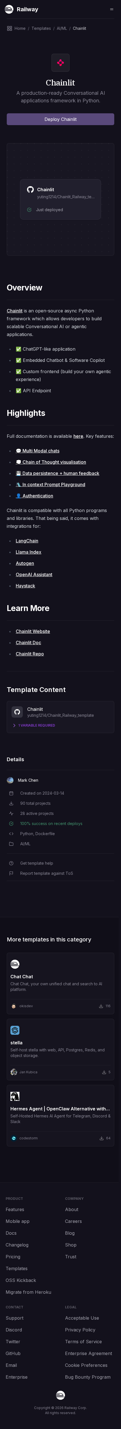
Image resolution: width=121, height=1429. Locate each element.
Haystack (25, 586)
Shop (71, 1245)
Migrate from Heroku (28, 1292)
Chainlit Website (33, 631)
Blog (70, 1233)
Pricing (13, 1256)
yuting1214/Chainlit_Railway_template (70, 196)
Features (15, 1209)
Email (11, 1365)
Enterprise (17, 1377)
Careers (73, 1221)
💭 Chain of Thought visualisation (51, 462)
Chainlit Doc (28, 642)
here (78, 436)
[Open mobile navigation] (111, 9)
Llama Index (28, 552)
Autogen (25, 563)
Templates (17, 1268)
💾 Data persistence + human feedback (57, 473)
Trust (70, 1256)
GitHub (13, 1353)
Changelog (17, 1245)
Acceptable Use (82, 1318)
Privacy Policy (80, 1330)
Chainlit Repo (30, 654)
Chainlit (15, 311)
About (71, 1209)
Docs (11, 1233)
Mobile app (18, 1221)
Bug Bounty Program (88, 1377)
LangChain (27, 541)
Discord (14, 1330)
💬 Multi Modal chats (37, 451)
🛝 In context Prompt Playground (50, 484)
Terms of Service (83, 1341)
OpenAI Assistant (34, 574)
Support (14, 1318)
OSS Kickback (21, 1280)
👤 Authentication (34, 496)
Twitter (13, 1341)
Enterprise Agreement (88, 1353)
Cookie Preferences (86, 1365)
